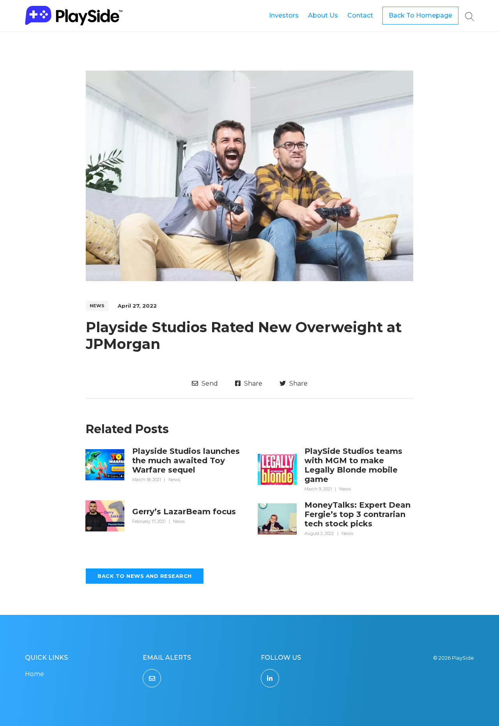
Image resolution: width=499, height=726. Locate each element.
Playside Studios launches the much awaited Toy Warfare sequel (186, 460)
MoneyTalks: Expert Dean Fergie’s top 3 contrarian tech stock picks (357, 514)
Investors (284, 15)
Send (209, 383)
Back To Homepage (420, 15)
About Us (323, 15)
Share (252, 383)
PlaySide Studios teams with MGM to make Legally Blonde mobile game (353, 465)
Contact (360, 15)
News (97, 305)
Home (34, 674)
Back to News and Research (144, 576)
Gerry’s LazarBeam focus (184, 511)
